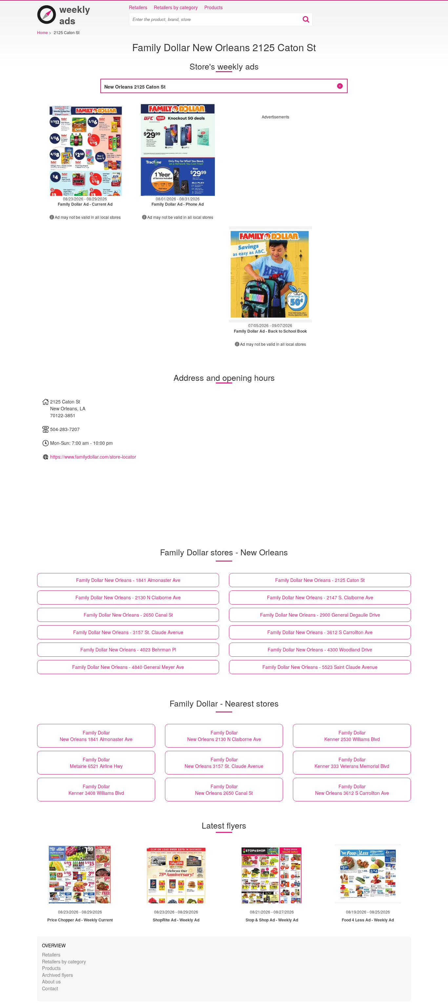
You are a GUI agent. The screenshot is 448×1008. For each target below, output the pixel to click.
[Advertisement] (317, 165)
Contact (50, 988)
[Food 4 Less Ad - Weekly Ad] (368, 873)
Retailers (138, 7)
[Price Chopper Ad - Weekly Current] (80, 873)
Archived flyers (57, 974)
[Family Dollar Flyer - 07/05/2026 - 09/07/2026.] (270, 274)
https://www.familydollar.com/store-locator (93, 456)
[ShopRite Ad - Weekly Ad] (176, 873)
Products (213, 7)
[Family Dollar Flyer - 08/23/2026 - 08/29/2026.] (85, 148)
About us (51, 981)
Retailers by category (176, 7)
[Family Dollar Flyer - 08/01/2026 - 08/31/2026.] (177, 148)
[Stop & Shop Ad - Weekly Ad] (272, 873)
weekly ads (74, 14)
